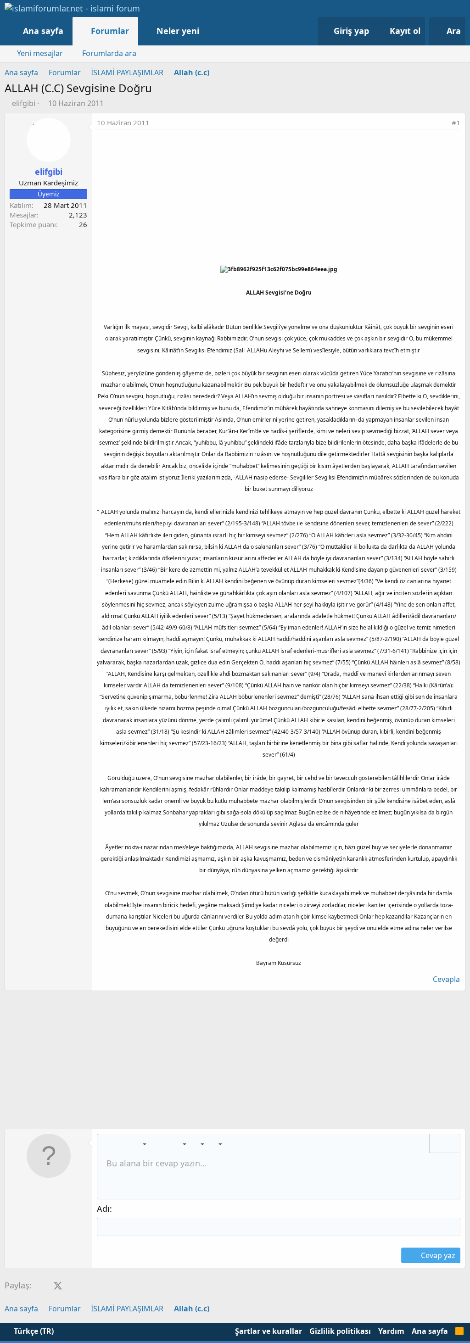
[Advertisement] (278, 198)
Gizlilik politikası (340, 1331)
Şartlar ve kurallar (268, 1331)
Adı (103, 1208)
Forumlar (110, 30)
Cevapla (446, 979)
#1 (456, 122)
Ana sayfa (43, 30)
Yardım (391, 1331)
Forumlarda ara (109, 53)
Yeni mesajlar (40, 53)
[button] (209, 31)
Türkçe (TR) (33, 1331)
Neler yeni (178, 30)
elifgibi (23, 103)
